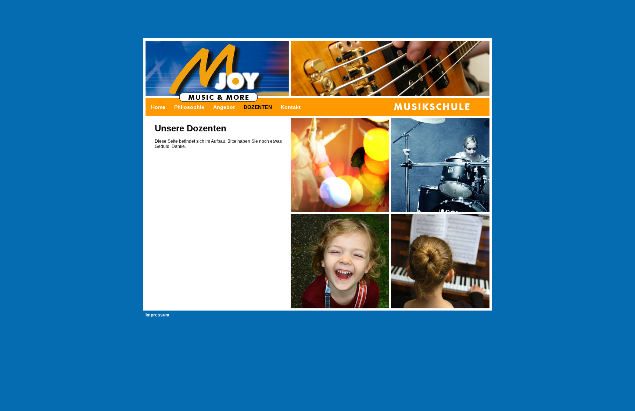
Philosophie (189, 107)
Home (158, 107)
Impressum (157, 315)
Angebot (224, 107)
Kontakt (291, 107)
